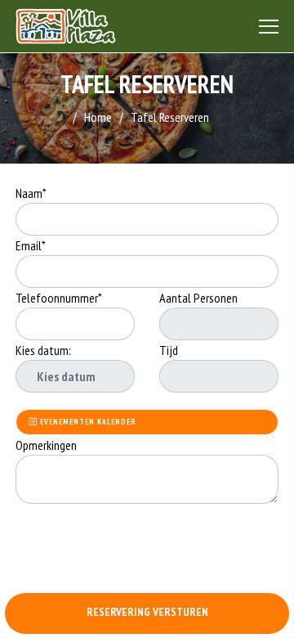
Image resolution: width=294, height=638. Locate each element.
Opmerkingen (47, 445)
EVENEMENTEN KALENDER (87, 421)
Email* (31, 245)
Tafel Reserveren (170, 117)
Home (98, 117)
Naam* (31, 193)
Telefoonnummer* (59, 298)
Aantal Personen (198, 298)
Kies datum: (43, 350)
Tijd (168, 350)
